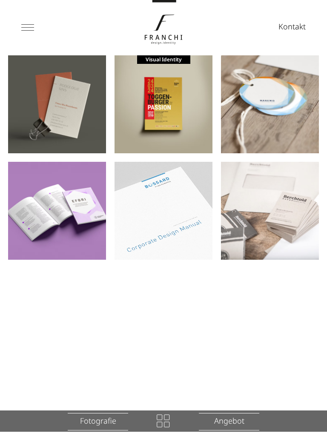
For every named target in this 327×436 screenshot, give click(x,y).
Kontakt (292, 26)
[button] (27, 27)
